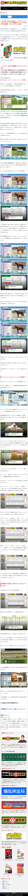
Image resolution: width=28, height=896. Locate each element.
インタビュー (6, 882)
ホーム (5, 8)
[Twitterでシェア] (25, 26)
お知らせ (5, 881)
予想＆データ (6, 888)
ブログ (6, 14)
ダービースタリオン (5, 30)
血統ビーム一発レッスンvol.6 (8, 875)
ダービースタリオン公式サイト (7, 60)
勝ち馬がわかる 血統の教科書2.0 (20, 875)
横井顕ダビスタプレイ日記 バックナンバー (14, 709)
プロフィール (16, 8)
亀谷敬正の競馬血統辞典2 (8, 860)
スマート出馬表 (7, 884)
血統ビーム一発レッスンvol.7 (20, 860)
